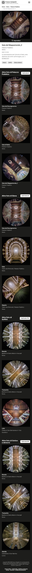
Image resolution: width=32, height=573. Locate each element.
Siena (7, 6)
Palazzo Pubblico (15, 6)
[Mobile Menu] (29, 2)
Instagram (12, 570)
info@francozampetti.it (20, 570)
